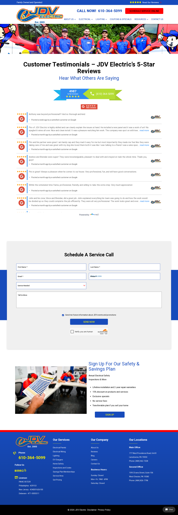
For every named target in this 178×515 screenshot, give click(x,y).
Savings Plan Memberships (64, 471)
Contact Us (95, 463)
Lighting (56, 455)
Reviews (94, 451)
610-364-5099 (110, 11)
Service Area (58, 475)
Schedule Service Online (144, 11)
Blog (92, 455)
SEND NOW (89, 322)
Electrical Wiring (59, 451)
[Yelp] (25, 470)
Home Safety (58, 463)
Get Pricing (57, 480)
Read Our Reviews (151, 2)
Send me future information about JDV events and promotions (90, 315)
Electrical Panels (59, 447)
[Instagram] (16, 471)
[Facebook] (20, 471)
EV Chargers (58, 459)
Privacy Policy (104, 509)
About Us (95, 447)
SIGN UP (109, 415)
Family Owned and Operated (29, 2)
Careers (94, 459)
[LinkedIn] (18, 471)
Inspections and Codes (62, 467)
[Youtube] (23, 471)
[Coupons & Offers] (135, 2)
